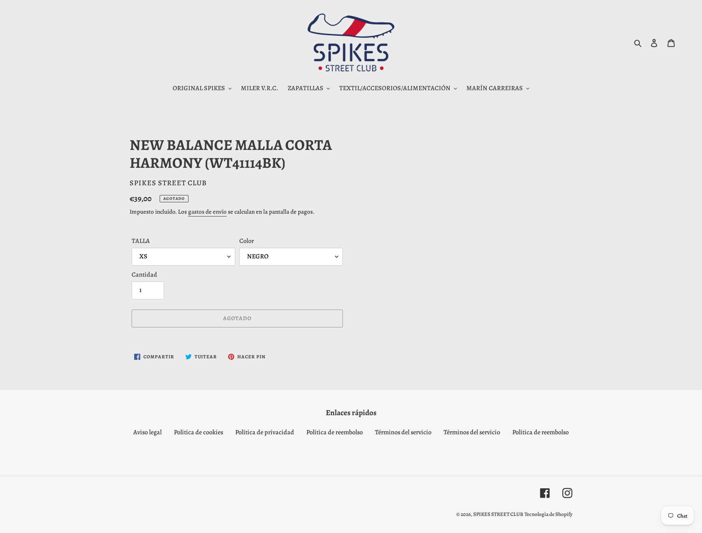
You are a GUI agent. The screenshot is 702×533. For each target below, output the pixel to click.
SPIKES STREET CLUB (498, 514)
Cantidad (144, 274)
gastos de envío (207, 212)
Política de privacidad (264, 432)
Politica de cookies (198, 432)
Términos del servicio (403, 432)
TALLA (141, 240)
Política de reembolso (334, 432)
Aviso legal (147, 432)
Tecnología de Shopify (548, 514)
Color (246, 240)
